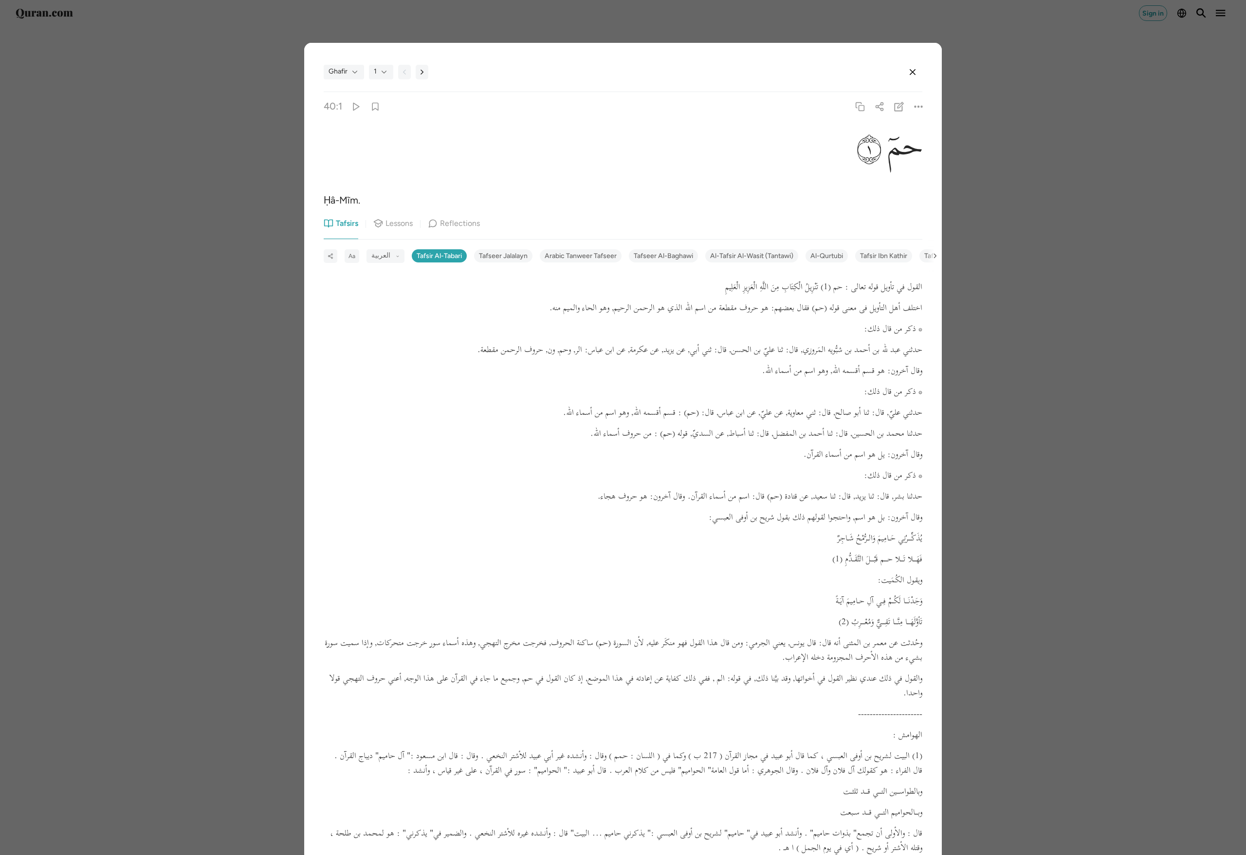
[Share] (879, 106)
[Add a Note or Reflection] (899, 106)
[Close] (912, 72)
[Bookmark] (375, 106)
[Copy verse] (859, 106)
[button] (901, 147)
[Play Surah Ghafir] (355, 106)
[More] (918, 106)
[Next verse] (422, 72)
